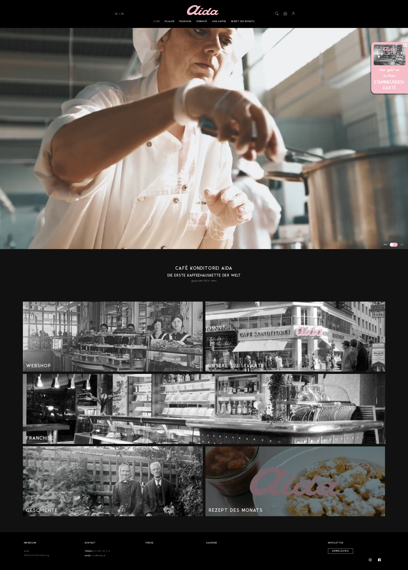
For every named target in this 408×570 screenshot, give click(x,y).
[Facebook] (379, 559)
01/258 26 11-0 (102, 551)
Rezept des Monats (243, 21)
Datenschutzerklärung (36, 555)
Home (156, 21)
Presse (149, 543)
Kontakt (90, 543)
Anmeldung (340, 551)
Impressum (30, 543)
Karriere (211, 543)
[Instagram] (372, 559)
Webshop (201, 21)
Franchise (185, 21)
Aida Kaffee (219, 21)
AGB (26, 551)
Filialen (169, 21)
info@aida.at (98, 555)
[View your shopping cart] (285, 13)
